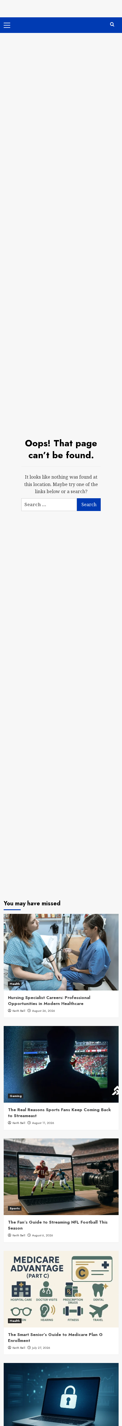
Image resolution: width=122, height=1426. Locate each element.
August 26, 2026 (43, 1010)
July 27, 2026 (41, 1347)
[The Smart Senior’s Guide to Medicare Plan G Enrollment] (61, 1289)
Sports (15, 1208)
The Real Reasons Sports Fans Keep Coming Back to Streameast (59, 1113)
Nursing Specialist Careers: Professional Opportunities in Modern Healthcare (49, 1000)
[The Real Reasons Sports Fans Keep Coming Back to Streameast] (61, 1064)
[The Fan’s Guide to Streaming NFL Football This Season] (61, 1176)
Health (15, 983)
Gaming (16, 1096)
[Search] (112, 25)
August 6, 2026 (42, 1235)
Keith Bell (18, 1010)
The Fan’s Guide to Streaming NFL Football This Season (58, 1225)
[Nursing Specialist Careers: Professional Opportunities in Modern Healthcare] (61, 952)
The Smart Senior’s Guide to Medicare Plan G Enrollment (55, 1337)
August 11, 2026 (43, 1123)
